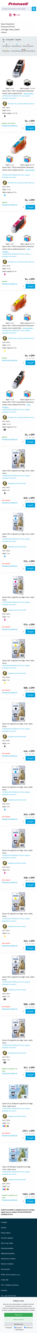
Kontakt (3, 1227)
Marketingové (20, 1330)
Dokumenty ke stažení (8, 1258)
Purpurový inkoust (28, 46)
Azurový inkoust (16, 46)
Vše (3, 40)
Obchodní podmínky (7, 1248)
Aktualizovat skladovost (10, 125)
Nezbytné (9, 1328)
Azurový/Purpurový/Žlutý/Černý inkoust (23, 51)
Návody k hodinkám (7, 1264)
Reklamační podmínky (8, 1253)
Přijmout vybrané (18, 1319)
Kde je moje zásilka (7, 1243)
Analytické (19, 1328)
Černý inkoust (6, 46)
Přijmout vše (18, 1315)
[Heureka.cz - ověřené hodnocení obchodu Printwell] (25, 18)
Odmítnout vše (18, 1324)
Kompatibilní (10, 40)
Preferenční (29, 1328)
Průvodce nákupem (7, 1238)
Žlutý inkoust (6, 51)
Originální (18, 40)
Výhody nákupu (6, 1233)
